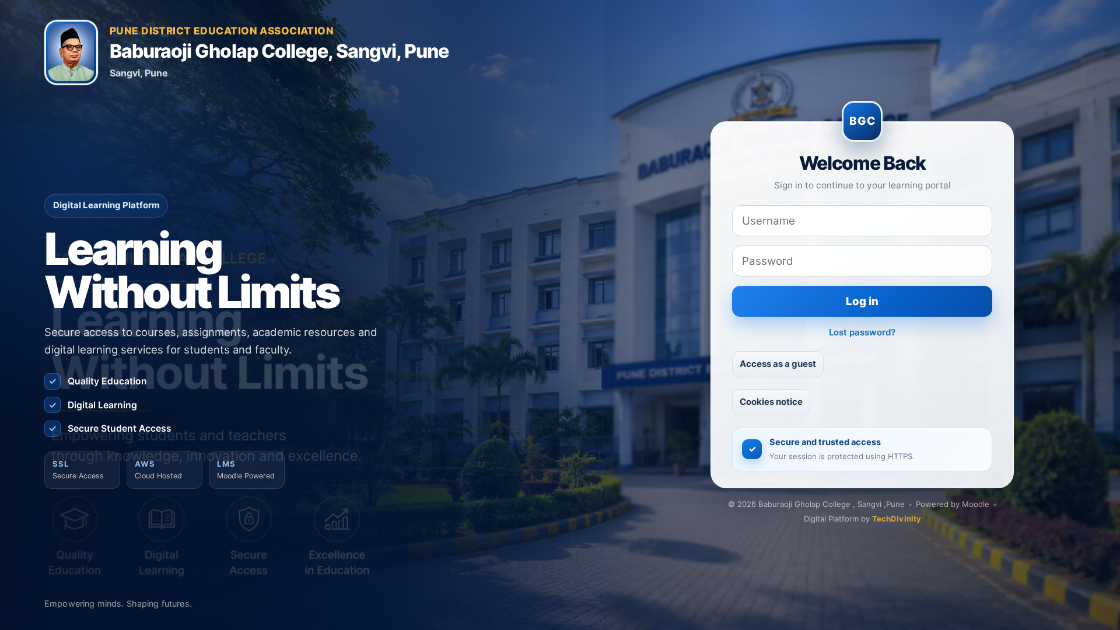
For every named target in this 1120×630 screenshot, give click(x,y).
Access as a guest (778, 363)
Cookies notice (771, 401)
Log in (862, 301)
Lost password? (862, 332)
